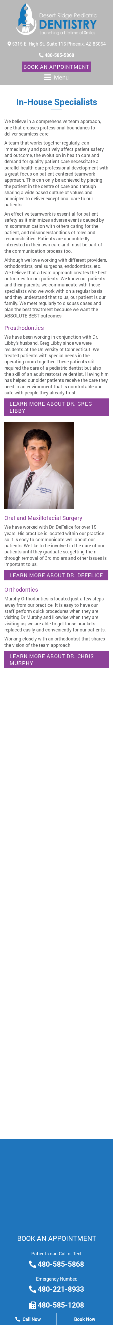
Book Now (84, 1319)
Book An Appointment (56, 66)
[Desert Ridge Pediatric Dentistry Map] (56, 1182)
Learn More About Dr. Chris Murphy (52, 660)
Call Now (31, 1319)
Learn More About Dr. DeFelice (56, 575)
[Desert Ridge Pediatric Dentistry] (56, 19)
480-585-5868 (58, 55)
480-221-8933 (61, 1289)
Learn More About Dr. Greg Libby (51, 407)
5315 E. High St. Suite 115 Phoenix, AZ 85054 (58, 44)
